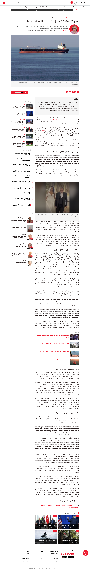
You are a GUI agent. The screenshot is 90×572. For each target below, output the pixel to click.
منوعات (57, 7)
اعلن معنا (56, 561)
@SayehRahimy (42, 31)
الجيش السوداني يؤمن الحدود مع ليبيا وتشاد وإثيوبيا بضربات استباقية (20, 187)
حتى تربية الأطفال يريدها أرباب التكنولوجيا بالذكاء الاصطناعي (18, 254)
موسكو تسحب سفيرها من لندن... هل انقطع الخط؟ (69, 541)
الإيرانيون (43, 130)
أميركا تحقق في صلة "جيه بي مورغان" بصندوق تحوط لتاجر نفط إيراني (53, 336)
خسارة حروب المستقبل (20, 262)
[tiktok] (63, 554)
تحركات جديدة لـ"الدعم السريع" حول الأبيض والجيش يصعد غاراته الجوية (21, 171)
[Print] (67, 92)
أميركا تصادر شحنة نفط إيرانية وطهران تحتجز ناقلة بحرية (54, 352)
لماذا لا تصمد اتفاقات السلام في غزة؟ (19, 228)
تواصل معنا (55, 558)
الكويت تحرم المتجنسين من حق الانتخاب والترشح (22, 199)
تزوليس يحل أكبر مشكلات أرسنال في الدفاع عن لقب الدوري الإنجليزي (18, 144)
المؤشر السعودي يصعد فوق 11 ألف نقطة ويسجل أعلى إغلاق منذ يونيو (18, 122)
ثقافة (63, 7)
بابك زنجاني (57, 505)
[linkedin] (65, 554)
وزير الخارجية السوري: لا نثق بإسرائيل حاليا (51, 10)
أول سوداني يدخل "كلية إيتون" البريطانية (22, 154)
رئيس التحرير (55, 556)
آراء (74, 7)
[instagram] (69, 554)
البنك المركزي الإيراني (73, 507)
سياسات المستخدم (54, 551)
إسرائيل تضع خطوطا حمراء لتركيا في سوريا (46, 526)
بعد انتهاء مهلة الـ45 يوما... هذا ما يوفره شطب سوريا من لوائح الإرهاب (21, 204)
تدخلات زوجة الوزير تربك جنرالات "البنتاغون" (22, 176)
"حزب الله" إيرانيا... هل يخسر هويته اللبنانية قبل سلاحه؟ (21, 165)
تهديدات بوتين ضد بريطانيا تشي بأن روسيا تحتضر (19, 245)
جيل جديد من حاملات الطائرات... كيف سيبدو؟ (47, 541)
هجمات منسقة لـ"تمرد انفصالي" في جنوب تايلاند (18, 137)
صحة (47, 7)
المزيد (19, 7)
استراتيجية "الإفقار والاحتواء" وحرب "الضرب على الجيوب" (19, 237)
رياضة (52, 7)
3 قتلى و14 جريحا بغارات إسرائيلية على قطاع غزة (19, 107)
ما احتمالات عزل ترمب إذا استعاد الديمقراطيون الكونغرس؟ (69, 526)
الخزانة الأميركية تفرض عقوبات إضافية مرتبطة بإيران (55, 343)
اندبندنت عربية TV (27, 7)
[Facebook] (73, 554)
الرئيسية (77, 17)
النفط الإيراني (50, 505)
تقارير (67, 17)
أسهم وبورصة (22, 119)
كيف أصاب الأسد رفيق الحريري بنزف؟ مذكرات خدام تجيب (21, 182)
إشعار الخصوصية (54, 553)
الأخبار (84, 7)
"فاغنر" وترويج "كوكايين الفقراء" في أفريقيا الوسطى (21, 159)
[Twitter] (71, 554)
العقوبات (63, 505)
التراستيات (75, 165)
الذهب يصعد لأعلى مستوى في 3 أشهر (22, 193)
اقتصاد (69, 7)
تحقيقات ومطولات (39, 7)
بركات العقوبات (56, 120)
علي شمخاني (43, 505)
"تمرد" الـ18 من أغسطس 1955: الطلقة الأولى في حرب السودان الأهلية (18, 220)
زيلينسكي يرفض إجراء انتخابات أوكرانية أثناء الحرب (72, 10)
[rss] (61, 554)
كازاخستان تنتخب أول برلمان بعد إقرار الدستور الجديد (29, 10)
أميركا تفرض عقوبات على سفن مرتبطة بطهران (57, 360)
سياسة (79, 7)
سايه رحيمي (64, 31)
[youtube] (67, 554)
